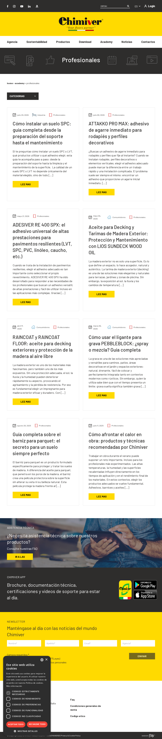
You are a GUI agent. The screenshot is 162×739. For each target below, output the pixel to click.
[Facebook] (7, 5)
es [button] (136, 6)
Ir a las (20, 556)
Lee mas (26, 184)
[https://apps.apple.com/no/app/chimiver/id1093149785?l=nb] (145, 595)
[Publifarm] (148, 735)
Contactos (148, 42)
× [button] (46, 659)
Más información (14, 686)
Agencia (12, 42)
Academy (106, 42)
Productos (63, 42)
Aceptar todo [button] (16, 724)
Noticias (127, 42)
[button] (23, 96)
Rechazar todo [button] (37, 724)
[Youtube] (21, 5)
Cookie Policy (75, 735)
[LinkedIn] (29, 5)
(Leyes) (56, 658)
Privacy (64, 735)
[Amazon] (36, 5)
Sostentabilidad (36, 42)
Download (85, 42)
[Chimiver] (81, 23)
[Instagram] (14, 5)
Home (10, 83)
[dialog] (27, 696)
